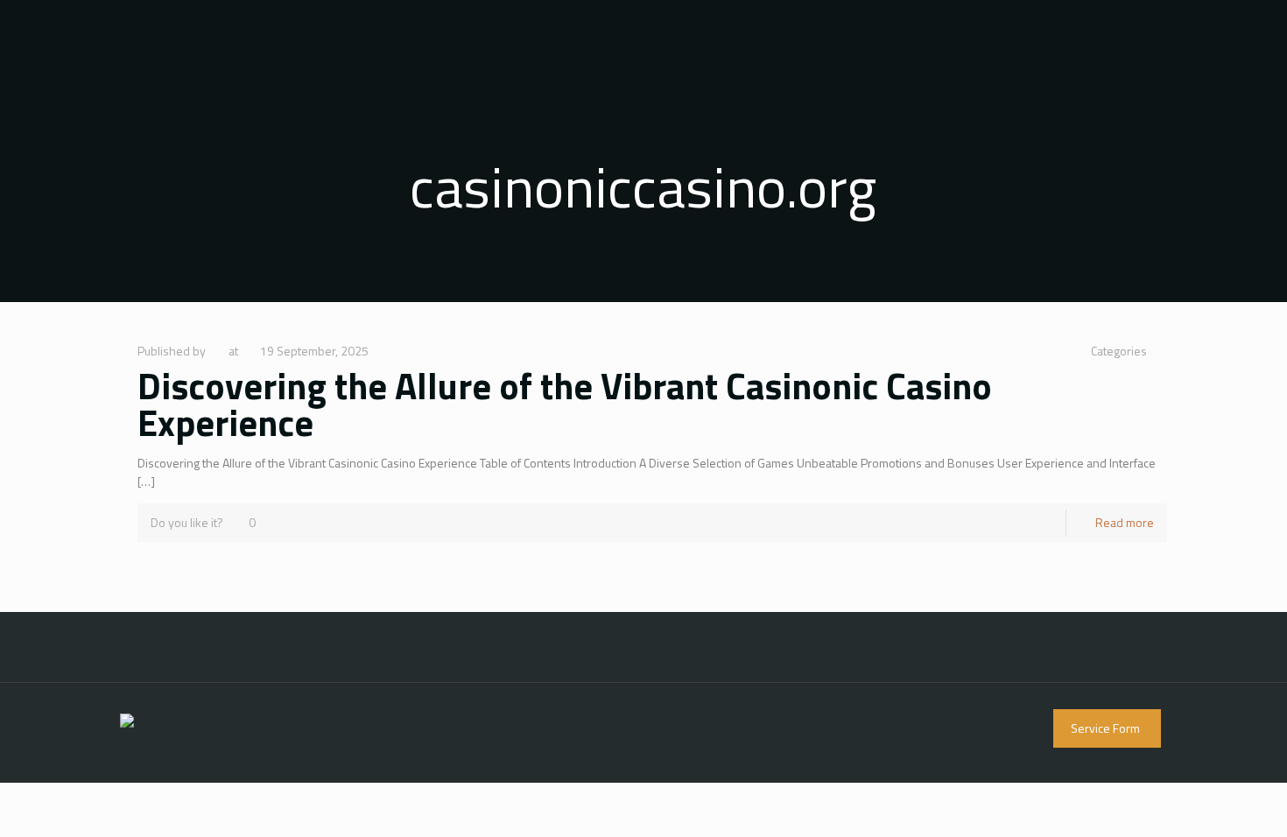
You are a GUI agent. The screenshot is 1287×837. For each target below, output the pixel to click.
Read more (1124, 522)
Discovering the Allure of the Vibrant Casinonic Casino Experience (564, 403)
